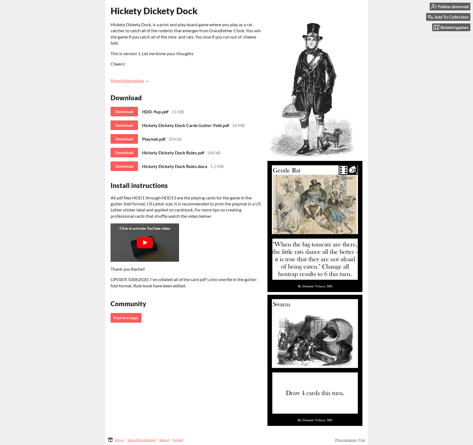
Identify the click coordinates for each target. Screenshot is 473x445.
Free (362, 440)
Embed (178, 440)
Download (124, 111)
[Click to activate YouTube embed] (145, 242)
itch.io (119, 440)
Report (164, 440)
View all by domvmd (141, 440)
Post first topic (126, 318)
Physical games (345, 440)
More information (127, 80)
